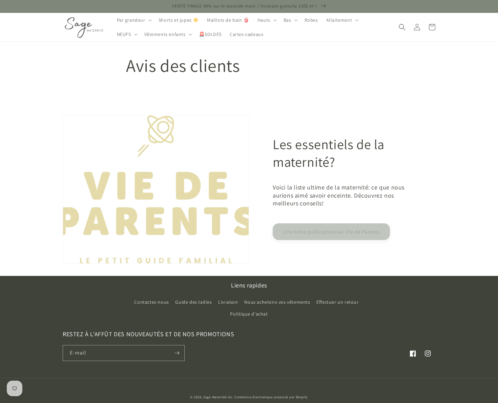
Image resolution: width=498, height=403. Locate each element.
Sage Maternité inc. (218, 397)
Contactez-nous (151, 302)
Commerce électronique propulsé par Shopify (271, 397)
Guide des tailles (193, 302)
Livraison (228, 302)
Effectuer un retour (337, 302)
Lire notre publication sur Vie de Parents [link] (331, 231)
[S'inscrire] (176, 353)
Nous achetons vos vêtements (277, 302)
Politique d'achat (249, 314)
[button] (133, 20)
